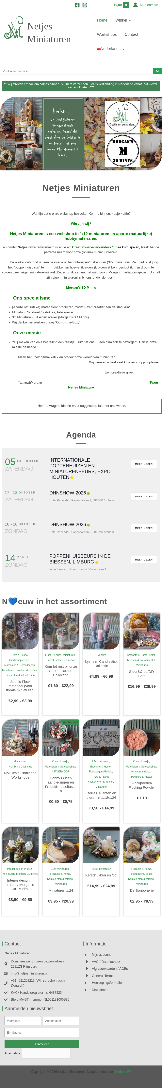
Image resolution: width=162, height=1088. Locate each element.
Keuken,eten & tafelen (100, 781)
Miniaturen (8, 670)
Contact (131, 34)
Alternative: (13, 1053)
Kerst (152, 654)
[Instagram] (85, 5)
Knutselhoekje (60, 761)
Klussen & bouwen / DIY (141, 660)
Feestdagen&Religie (100, 771)
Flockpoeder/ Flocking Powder (142, 785)
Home (102, 20)
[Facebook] (77, 5)
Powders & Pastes (26, 670)
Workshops (107, 34)
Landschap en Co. (19, 660)
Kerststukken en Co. (101, 875)
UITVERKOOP (60, 771)
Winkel (121, 20)
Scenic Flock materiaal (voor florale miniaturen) (20, 686)
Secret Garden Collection (20, 675)
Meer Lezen (144, 464)
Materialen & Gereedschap (19, 665)
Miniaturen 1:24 (61, 890)
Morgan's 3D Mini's (27, 873)
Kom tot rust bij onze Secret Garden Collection (61, 671)
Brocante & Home (137, 654)
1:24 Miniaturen (100, 761)
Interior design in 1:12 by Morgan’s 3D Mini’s (20, 884)
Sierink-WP (122, 1072)
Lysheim (101, 654)
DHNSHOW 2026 (67, 492)
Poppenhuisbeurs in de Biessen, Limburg (80, 558)
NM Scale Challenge (20, 766)
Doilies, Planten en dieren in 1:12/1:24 (101, 795)
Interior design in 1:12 (19, 868)
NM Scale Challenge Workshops (20, 775)
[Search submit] (157, 71)
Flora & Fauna (19, 654)
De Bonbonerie (142, 890)
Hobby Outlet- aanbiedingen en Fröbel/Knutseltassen (60, 784)
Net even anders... (141, 771)
